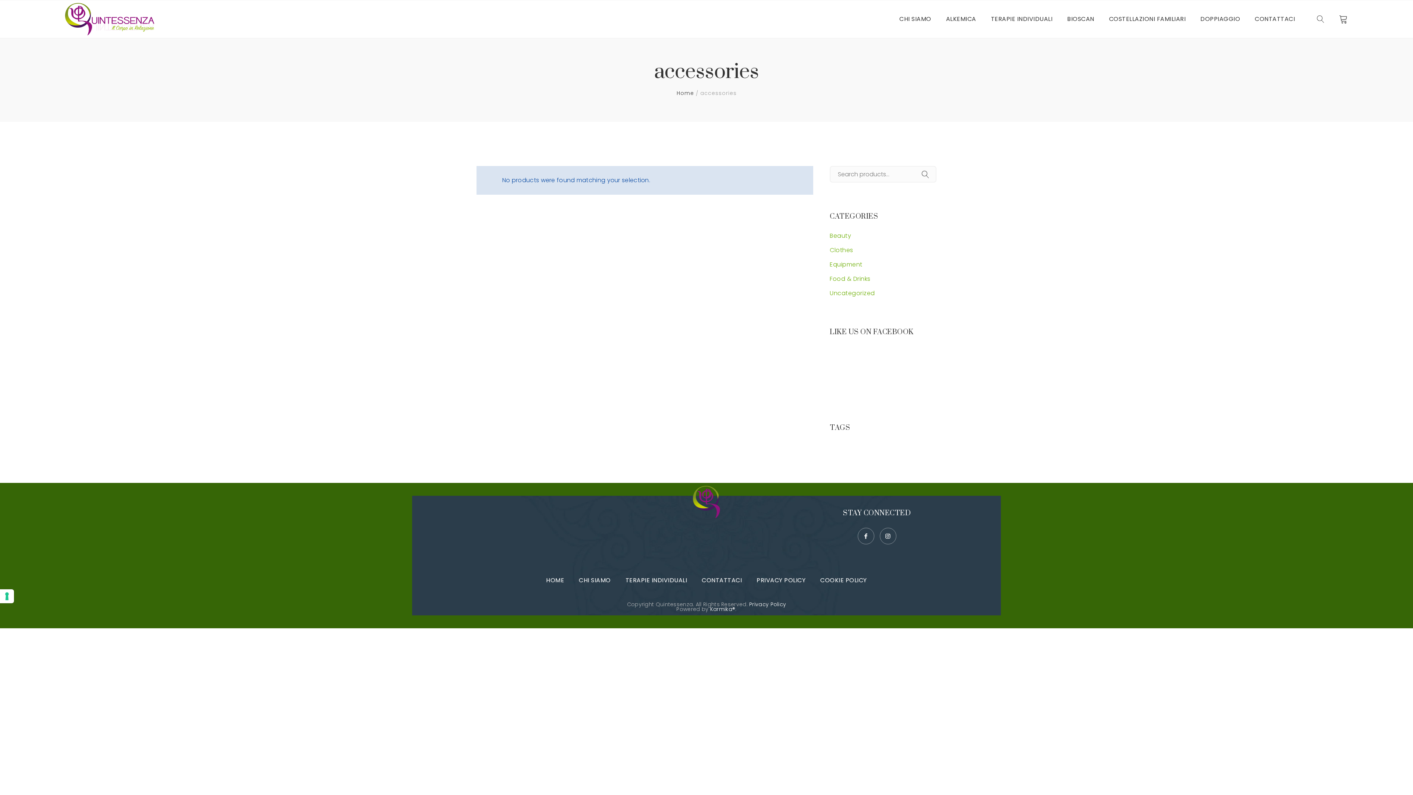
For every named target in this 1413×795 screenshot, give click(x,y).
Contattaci (722, 580)
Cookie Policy (843, 580)
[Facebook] (866, 536)
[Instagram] (888, 536)
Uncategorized (852, 293)
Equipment (846, 264)
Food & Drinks (850, 279)
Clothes (841, 250)
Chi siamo (595, 580)
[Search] (925, 175)
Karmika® (722, 609)
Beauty (840, 236)
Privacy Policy (781, 580)
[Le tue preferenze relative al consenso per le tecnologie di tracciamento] (7, 596)
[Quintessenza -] (111, 19)
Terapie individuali (656, 580)
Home (685, 93)
